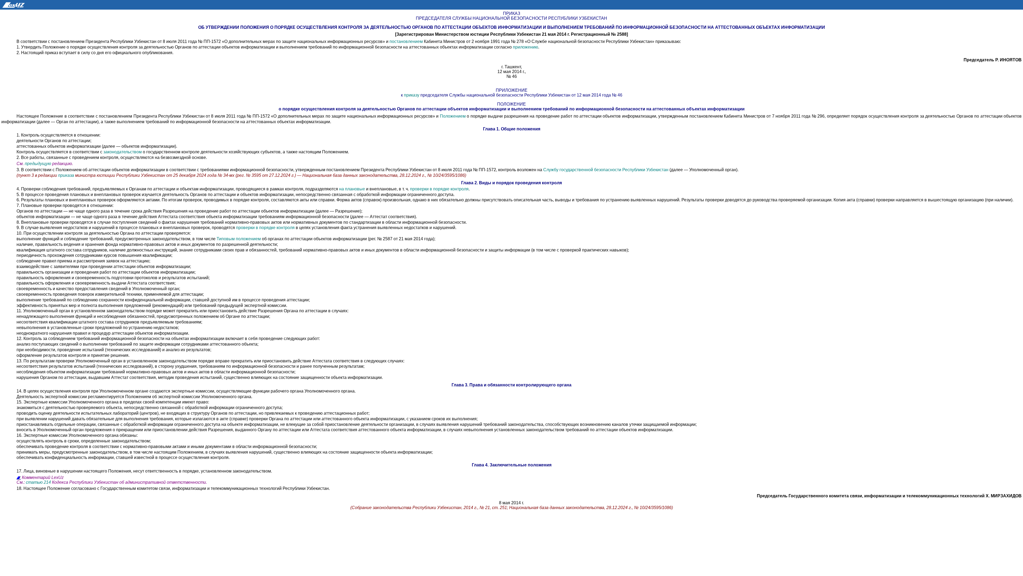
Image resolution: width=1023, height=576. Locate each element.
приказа (66, 175)
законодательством (122, 152)
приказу (411, 95)
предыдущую (38, 163)
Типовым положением (239, 239)
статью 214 (38, 482)
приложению (525, 47)
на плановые (352, 189)
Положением (453, 116)
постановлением (406, 41)
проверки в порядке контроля (439, 189)
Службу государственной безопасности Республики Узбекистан (605, 169)
